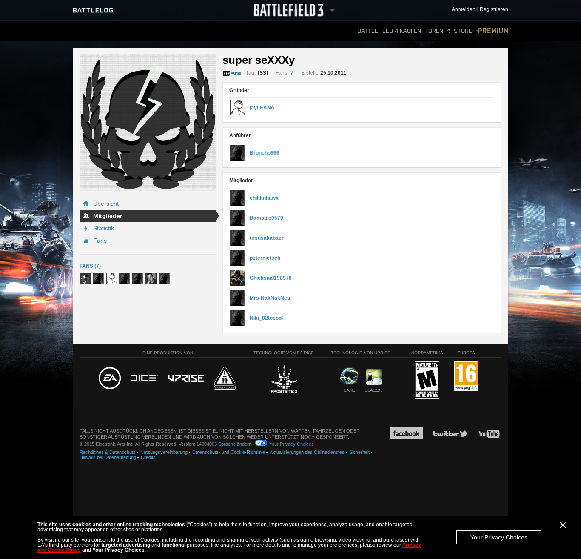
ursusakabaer (267, 238)
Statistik (103, 228)
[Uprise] (186, 379)
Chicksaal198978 (271, 278)
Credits (148, 457)
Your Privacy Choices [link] (291, 444)
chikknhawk (264, 198)
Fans (100, 240)
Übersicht (106, 203)
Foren (434, 30)
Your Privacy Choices (498, 537)
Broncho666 (264, 153)
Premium (492, 31)
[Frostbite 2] (284, 380)
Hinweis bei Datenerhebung (108, 457)
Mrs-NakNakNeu (270, 298)
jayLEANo (262, 108)
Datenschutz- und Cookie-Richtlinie (228, 452)
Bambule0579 (266, 218)
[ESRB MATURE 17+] (427, 380)
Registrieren (494, 9)
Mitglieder (107, 215)
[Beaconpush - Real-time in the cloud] (373, 381)
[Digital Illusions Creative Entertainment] (144, 378)
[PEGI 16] (466, 376)
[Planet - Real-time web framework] (349, 379)
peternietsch (265, 258)
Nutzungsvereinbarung (164, 452)
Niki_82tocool (266, 318)
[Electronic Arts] (110, 378)
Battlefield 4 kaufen (389, 30)
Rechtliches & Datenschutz (108, 452)
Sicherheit (359, 452)
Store (463, 30)
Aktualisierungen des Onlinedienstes (307, 452)
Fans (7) (90, 266)
